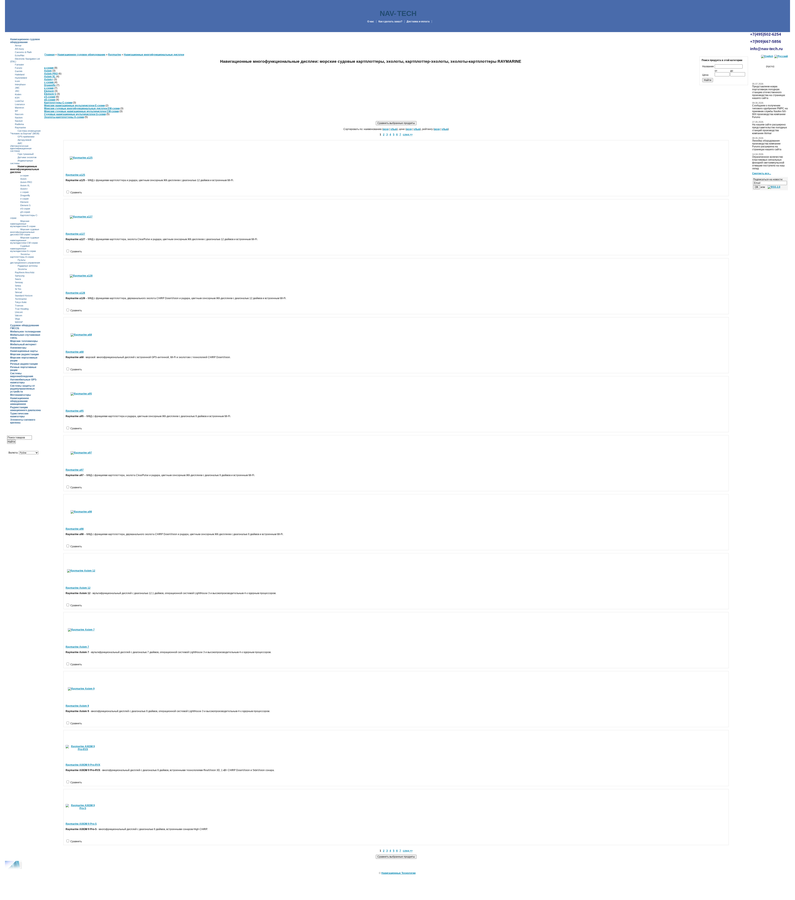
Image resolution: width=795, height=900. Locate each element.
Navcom (19, 114)
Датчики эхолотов (27, 157)
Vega (17, 319)
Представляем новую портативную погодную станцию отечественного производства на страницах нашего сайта (768, 92)
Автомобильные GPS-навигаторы (23, 381)
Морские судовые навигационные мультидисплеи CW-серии (24, 240)
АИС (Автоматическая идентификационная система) (20, 147)
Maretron (19, 107)
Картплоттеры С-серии (58, 102)
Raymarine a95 (75, 410)
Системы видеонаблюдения (21, 375)
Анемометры (18, 347)
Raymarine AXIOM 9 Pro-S (81, 823)
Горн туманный (26, 154)
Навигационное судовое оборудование (25, 41)
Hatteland (19, 74)
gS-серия (25, 212)
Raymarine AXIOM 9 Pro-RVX (83, 764)
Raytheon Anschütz (25, 272)
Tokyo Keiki (20, 302)
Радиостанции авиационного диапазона (25, 409)
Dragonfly (25, 195)
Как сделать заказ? (390, 21)
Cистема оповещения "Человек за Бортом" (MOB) (25, 132)
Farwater (19, 64)
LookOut (19, 101)
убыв (393, 129)
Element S (25, 205)
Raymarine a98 (75, 528)
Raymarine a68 (75, 351)
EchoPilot (19, 55)
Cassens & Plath (23, 52)
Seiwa (18, 285)
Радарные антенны (28, 266)
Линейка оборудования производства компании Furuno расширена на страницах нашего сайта (766, 145)
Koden (18, 94)
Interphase (20, 84)
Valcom (18, 315)
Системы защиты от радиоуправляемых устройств (22, 388)
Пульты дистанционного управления (25, 261)
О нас (370, 21)
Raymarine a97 (75, 469)
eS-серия (25, 208)
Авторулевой (24, 140)
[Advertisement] (23, 578)
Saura (18, 279)
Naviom (19, 117)
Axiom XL (25, 185)
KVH (17, 97)
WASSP (19, 322)
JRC (17, 91)
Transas (19, 305)
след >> (408, 134)
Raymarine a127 (75, 233)
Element (24, 202)
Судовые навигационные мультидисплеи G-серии (23, 248)
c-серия (24, 192)
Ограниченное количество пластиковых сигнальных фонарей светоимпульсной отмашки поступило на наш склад (768, 162)
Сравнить (76, 192)
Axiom (23, 179)
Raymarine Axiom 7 (77, 646)
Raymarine (20, 127)
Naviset (19, 121)
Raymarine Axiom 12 (78, 587)
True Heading (22, 309)
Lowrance (20, 104)
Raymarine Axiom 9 (77, 705)
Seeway (19, 282)
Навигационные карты (24, 351)
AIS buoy (19, 49)
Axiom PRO (26, 182)
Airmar (18, 45)
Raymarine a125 (75, 174)
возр (386, 129)
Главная (50, 54)
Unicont (19, 312)
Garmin (18, 71)
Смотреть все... (761, 173)
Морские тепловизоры (24, 341)
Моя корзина (771, 62)
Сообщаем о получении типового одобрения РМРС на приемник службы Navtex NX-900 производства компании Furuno (770, 111)
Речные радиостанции (24, 363)
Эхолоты (22, 269)
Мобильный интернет (23, 344)
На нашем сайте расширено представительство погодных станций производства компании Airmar (769, 129)
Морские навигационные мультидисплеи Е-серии (22, 223)
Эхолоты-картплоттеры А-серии (22, 255)
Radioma (19, 124)
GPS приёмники (26, 136)
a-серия (24, 175)
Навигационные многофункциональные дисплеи (24, 169)
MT (16, 111)
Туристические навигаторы (19, 415)
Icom (17, 81)
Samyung (19, 275)
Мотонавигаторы (20, 394)
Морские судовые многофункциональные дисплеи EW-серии (24, 232)
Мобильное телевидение (25, 331)
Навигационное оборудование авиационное (19, 401)
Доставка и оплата (418, 21)
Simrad (18, 292)
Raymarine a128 (75, 292)
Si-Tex (18, 289)
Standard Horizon (24, 295)
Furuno (18, 68)
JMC (17, 88)
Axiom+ (24, 189)
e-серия (24, 198)
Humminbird (21, 78)
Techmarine (21, 299)
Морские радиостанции (24, 354)
